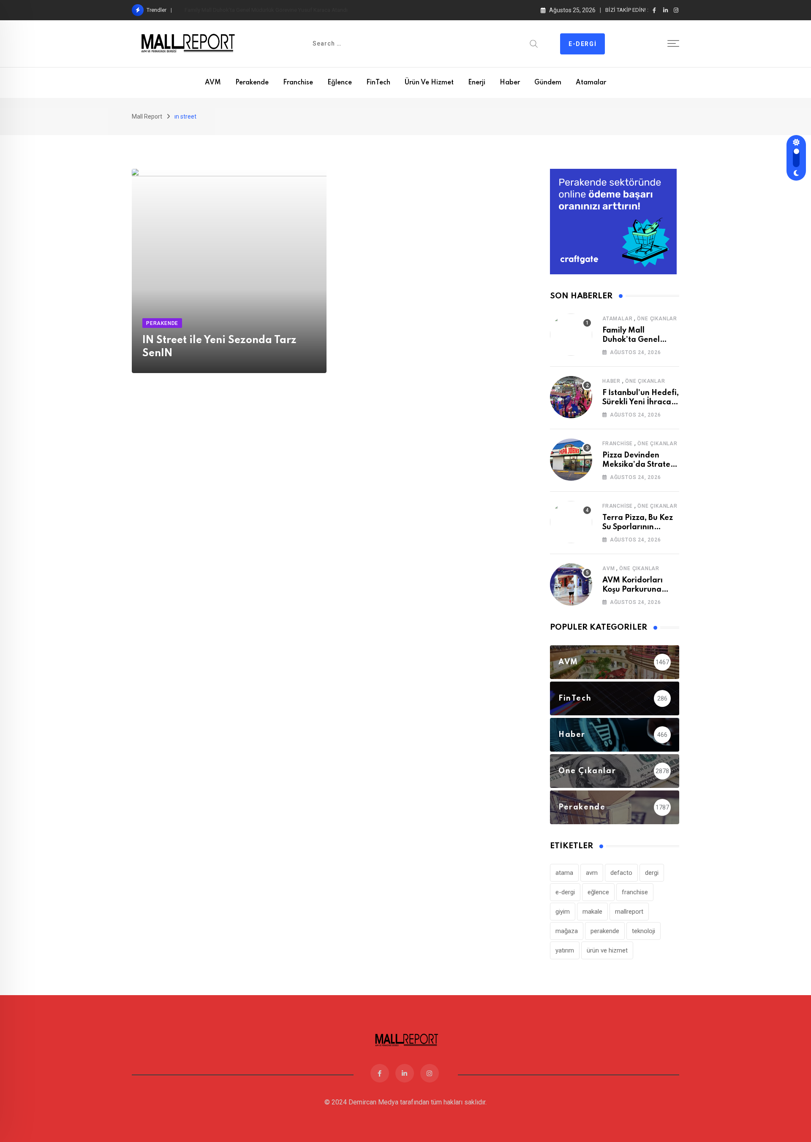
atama (564, 873)
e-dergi (565, 892)
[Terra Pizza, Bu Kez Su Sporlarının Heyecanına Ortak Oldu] (571, 522)
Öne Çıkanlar (657, 319)
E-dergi (582, 44)
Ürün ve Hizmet (429, 82)
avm (592, 873)
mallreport (629, 911)
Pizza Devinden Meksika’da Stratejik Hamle (640, 465)
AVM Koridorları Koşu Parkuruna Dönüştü (632, 589)
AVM (213, 82)
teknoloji (643, 931)
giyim (562, 911)
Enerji (476, 82)
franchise (635, 892)
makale (592, 911)
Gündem (547, 82)
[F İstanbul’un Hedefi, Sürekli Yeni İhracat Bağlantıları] (571, 397)
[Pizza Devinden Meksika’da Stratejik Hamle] (571, 459)
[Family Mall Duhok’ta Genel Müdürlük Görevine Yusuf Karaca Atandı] (571, 335)
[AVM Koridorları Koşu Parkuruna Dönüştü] (571, 584)
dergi (652, 873)
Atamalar (591, 82)
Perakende (252, 82)
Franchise (298, 82)
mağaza (566, 931)
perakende (605, 931)
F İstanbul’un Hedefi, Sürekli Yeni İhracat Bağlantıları (247, 10)
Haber (510, 82)
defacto (621, 873)
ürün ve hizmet (607, 950)
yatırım (564, 950)
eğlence (598, 892)
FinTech (378, 82)
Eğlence (339, 82)
